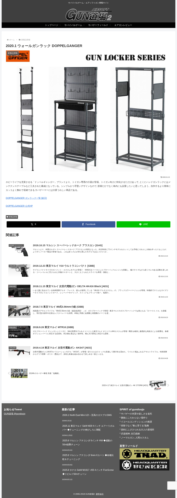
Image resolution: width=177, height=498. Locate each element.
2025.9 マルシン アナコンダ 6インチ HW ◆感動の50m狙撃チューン (87, 442)
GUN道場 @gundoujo (14, 414)
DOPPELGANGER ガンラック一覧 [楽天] (26, 198)
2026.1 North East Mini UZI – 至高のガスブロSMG (87, 415)
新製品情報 (13, 217)
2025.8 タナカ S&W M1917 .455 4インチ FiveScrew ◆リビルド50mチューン (88, 472)
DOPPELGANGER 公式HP (19, 206)
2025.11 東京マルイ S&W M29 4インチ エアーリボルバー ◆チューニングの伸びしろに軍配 (88, 428)
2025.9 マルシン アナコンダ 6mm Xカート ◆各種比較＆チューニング (88, 457)
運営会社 (100, 494)
